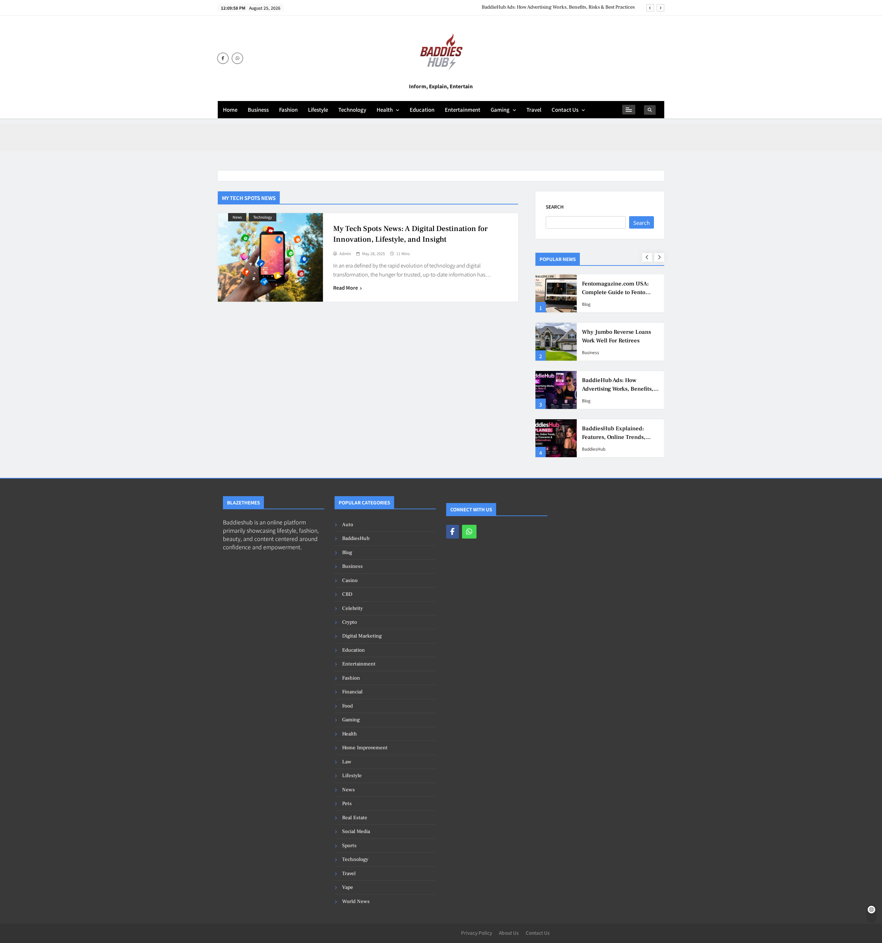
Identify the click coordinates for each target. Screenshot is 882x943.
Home (230, 109)
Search (555, 206)
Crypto (349, 622)
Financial (352, 692)
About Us (509, 932)
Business (258, 109)
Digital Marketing (362, 636)
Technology (352, 109)
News (237, 217)
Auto (347, 524)
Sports (349, 845)
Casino (350, 580)
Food (347, 706)
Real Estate (354, 817)
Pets (347, 803)
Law (346, 762)
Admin (345, 254)
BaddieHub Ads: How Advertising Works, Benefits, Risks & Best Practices (558, 7)
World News (356, 901)
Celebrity (352, 608)
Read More (345, 287)
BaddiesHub (593, 449)
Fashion (288, 109)
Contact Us (565, 109)
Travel (533, 109)
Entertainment (462, 109)
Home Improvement (365, 747)
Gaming (500, 109)
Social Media (356, 831)
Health (385, 109)
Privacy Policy (476, 932)
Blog (586, 304)
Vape (347, 887)
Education (422, 109)
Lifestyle (318, 109)
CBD (347, 594)
